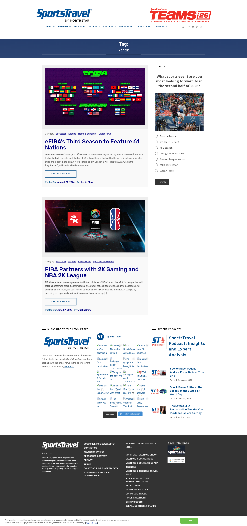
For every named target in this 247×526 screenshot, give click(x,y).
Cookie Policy (91, 523)
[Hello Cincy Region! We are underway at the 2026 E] (143, 403)
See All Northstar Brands (141, 506)
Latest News (104, 133)
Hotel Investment (136, 498)
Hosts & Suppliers (87, 133)
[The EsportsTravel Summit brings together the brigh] (116, 403)
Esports (108, 27)
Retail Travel (133, 485)
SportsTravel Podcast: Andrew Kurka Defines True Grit (187, 372)
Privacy (88, 460)
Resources (125, 27)
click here (69, 366)
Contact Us (90, 448)
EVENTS (160, 27)
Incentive (131, 467)
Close (189, 521)
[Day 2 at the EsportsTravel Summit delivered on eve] (103, 390)
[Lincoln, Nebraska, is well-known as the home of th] (116, 350)
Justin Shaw (87, 182)
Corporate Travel (136, 494)
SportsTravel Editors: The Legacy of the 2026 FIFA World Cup (186, 391)
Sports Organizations (103, 261)
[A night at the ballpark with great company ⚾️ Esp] (116, 390)
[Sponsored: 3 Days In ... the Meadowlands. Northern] (103, 376)
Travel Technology (137, 489)
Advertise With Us (94, 452)
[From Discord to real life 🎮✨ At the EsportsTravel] (129, 390)
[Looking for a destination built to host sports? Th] (103, 363)
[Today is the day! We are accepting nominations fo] (116, 376)
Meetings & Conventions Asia (142, 463)
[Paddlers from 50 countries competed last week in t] (143, 350)
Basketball (61, 133)
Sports (93, 27)
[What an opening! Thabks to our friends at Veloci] (129, 403)
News (49, 27)
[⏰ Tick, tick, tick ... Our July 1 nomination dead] (143, 376)
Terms (87, 464)
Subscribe (144, 27)
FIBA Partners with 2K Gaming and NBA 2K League (92, 272)
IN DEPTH (62, 27)
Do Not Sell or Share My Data (101, 468)
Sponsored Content (95, 456)
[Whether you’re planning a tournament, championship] (103, 350)
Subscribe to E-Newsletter (99, 444)
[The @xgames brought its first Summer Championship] (129, 363)
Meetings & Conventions (139, 459)
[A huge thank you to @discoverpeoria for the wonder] (103, 403)
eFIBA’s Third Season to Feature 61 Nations (92, 144)
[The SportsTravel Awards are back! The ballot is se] (129, 350)
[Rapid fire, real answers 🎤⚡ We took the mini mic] (143, 390)
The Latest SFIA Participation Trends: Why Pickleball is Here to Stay (186, 409)
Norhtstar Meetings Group (141, 455)
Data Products (134, 502)
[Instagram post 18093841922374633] (129, 376)
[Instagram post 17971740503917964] (116, 363)
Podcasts (80, 27)
